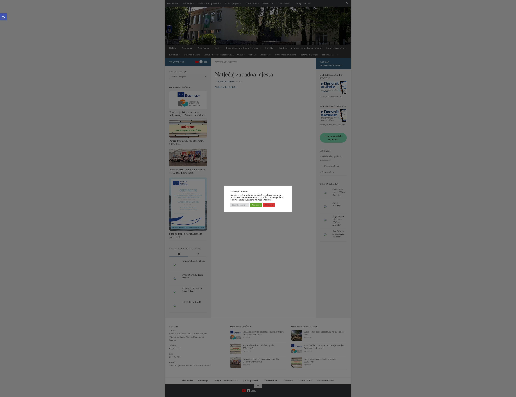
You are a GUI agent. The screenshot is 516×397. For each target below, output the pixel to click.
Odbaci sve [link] (269, 205)
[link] (3, 16)
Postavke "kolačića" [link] (239, 205)
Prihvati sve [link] (256, 205)
